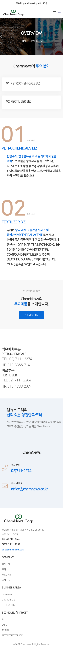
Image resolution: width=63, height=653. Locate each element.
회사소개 (6, 564)
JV (3, 619)
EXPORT (5, 625)
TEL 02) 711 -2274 (10, 539)
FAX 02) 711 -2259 (11, 544)
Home (23, 41)
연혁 (4, 569)
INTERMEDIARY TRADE (12, 635)
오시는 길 (6, 580)
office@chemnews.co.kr (13, 550)
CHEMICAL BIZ (31, 315)
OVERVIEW (7, 594)
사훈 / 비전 (7, 574)
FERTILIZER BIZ (8, 605)
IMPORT (5, 630)
